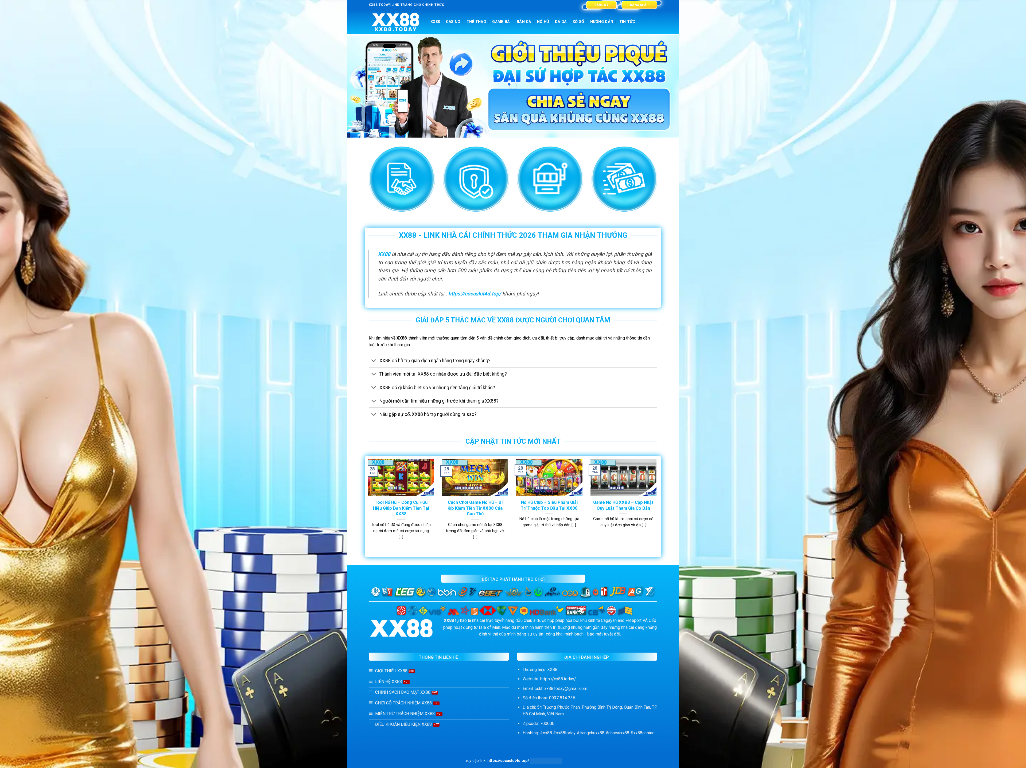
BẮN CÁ (524, 22)
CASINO (453, 22)
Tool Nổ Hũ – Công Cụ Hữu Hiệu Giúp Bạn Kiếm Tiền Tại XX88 (401, 508)
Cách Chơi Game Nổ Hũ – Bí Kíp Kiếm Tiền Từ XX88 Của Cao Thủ (475, 508)
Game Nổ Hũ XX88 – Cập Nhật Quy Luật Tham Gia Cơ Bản (623, 505)
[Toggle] (374, 361)
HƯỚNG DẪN (601, 22)
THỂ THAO (476, 22)
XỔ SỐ (578, 22)
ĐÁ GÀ (560, 22)
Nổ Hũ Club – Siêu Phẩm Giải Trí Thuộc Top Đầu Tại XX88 (549, 505)
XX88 (435, 22)
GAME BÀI (501, 22)
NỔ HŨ (543, 22)
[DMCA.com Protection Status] (546, 760)
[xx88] (395, 22)
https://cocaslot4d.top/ (474, 294)
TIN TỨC (627, 22)
